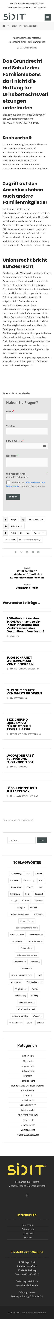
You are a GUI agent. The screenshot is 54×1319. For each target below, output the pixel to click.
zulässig (40, 1023)
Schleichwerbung (36, 934)
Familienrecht (28, 1080)
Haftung (25, 900)
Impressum (28, 1224)
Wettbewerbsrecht (26, 1002)
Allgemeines (27, 1065)
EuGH (13, 533)
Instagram (21, 907)
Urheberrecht (17, 526)
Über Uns (28, 1233)
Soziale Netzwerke (34, 941)
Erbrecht (27, 1075)
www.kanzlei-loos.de (27, 1285)
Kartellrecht (28, 1100)
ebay (40, 887)
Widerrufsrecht (15, 1023)
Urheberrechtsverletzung (29, 539)
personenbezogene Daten (27, 928)
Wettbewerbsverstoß (26, 1009)
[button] (48, 17)
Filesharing (24, 533)
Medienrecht (15, 796)
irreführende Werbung (19, 914)
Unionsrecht (10, 539)
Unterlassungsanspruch (27, 955)
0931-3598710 (31, 1274)
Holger (13, 519)
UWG (40, 975)
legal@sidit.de (30, 1281)
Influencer (38, 900)
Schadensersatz (17, 934)
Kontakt (28, 1237)
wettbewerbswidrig (20, 1016)
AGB (28, 873)
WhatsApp (37, 1016)
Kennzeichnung (26, 921)
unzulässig (35, 961)
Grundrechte (39, 533)
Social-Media (16, 941)
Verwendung (20, 995)
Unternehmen (20, 961)
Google (14, 900)
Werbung (34, 995)
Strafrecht (28, 1119)
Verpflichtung (21, 989)
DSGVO (30, 887)
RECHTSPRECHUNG (18, 669)
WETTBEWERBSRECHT (27, 1134)
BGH (41, 880)
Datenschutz (16, 887)
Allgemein (14, 636)
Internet (33, 907)
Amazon (38, 873)
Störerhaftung (27, 948)
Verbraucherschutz (34, 982)
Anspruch (14, 880)
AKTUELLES (28, 1056)
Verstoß (35, 989)
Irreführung (39, 914)
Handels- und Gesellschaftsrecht (27, 1085)
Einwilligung (15, 894)
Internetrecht (27, 1090)
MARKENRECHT (16, 734)
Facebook (39, 894)
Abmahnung (16, 873)
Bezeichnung (28, 880)
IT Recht (28, 1095)
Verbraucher (16, 982)
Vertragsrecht (28, 1129)
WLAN (29, 1023)
